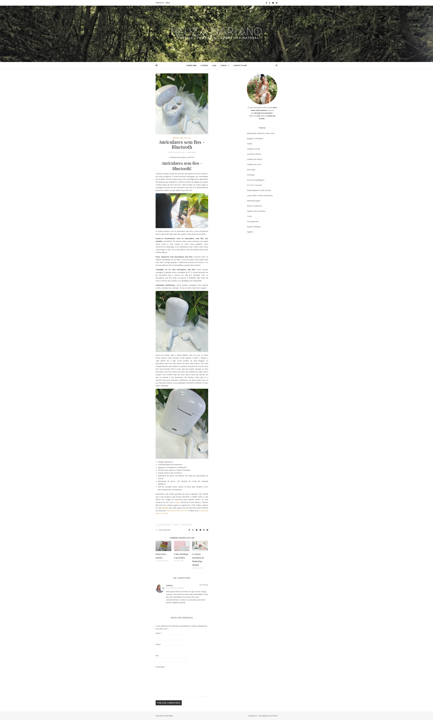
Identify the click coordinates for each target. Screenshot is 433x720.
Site (157, 655)
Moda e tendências (254, 206)
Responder (203, 585)
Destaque (251, 175)
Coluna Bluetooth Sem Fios (177, 510)
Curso (223, 65)
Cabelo (249, 143)
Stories (204, 65)
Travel (249, 216)
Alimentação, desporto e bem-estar (261, 133)
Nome (159, 633)
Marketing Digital (182, 138)
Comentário (160, 667)
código (177, 502)
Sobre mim (191, 65)
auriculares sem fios (163, 525)
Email (158, 644)
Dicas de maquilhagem (255, 180)
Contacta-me (240, 65)
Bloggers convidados (255, 138)
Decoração (251, 169)
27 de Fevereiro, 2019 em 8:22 (175, 588)
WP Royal (169, 716)
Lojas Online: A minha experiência (260, 195)
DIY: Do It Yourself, (254, 185)
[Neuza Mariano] (216, 34)
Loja (214, 65)
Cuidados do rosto (254, 164)
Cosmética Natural (254, 154)
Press (168, 3)
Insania (175, 525)
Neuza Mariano (164, 530)
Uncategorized (252, 221)
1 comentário (191, 152)
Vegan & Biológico (254, 226)
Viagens (250, 232)
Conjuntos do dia (253, 149)
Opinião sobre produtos (256, 211)
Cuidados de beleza (254, 159)
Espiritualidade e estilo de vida (259, 190)
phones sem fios (186, 525)
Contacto (160, 3)
